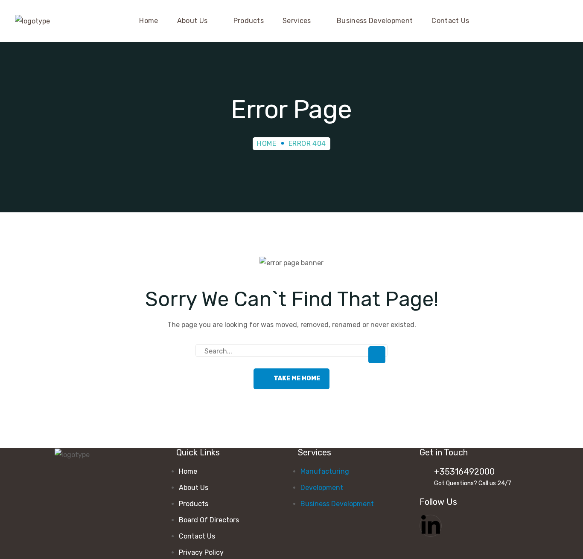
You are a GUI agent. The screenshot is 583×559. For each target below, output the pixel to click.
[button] (562, 21)
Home (266, 143)
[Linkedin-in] (431, 526)
